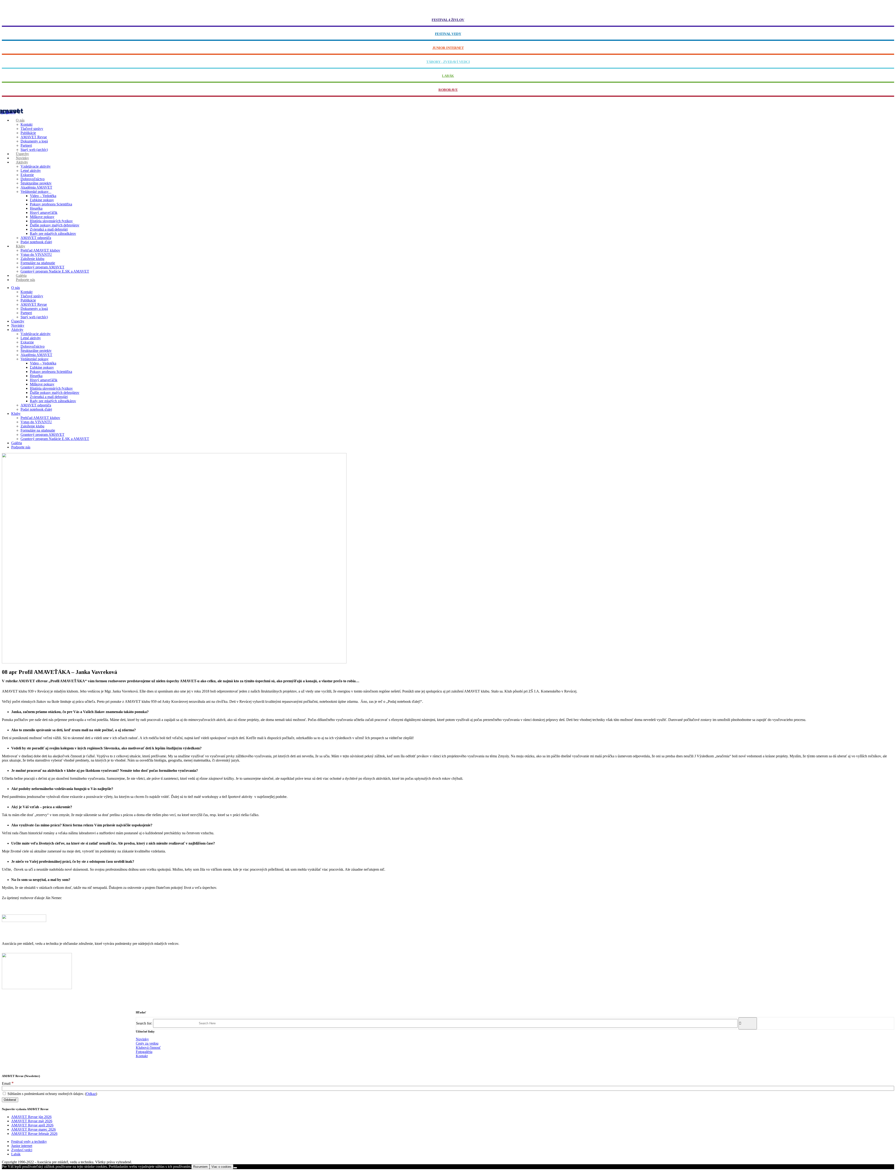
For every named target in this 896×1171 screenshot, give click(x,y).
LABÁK (448, 76)
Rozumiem (200, 1166)
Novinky (142, 1039)
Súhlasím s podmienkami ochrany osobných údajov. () (52, 1094)
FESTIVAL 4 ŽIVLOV (448, 20)
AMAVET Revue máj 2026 (31, 1121)
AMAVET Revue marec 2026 (33, 1129)
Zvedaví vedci (21, 1150)
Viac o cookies (221, 1166)
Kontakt (142, 1056)
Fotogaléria (144, 1052)
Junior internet (21, 1146)
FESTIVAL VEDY (448, 34)
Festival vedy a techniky (29, 1141)
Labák (16, 1154)
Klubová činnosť (148, 1048)
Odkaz (91, 1094)
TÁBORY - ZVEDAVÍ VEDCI (448, 62)
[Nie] (235, 1167)
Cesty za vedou (147, 1043)
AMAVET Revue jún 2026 (31, 1117)
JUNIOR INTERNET (448, 48)
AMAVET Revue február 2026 (34, 1134)
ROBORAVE (448, 90)
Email (8, 1083)
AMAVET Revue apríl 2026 (32, 1125)
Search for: (144, 1023)
